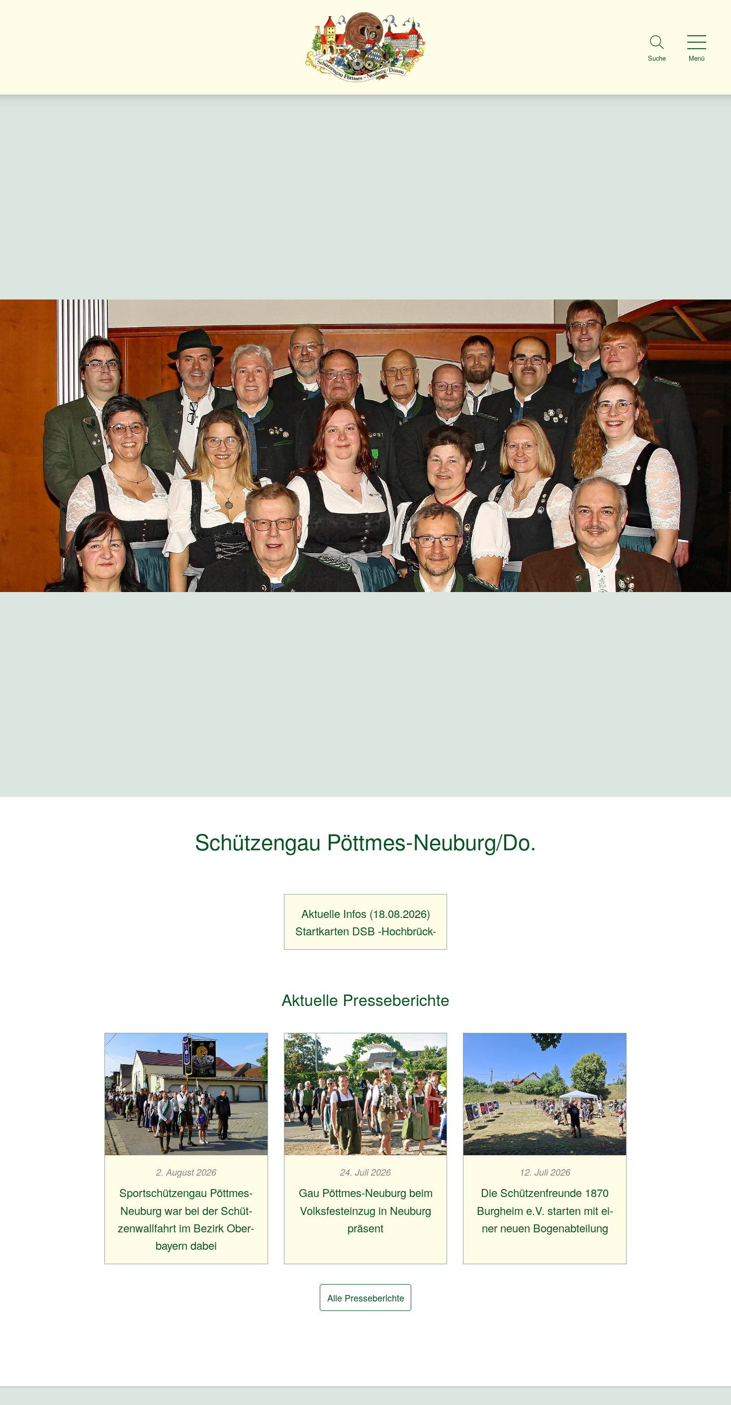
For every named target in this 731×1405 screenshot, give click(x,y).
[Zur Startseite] (365, 47)
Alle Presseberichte (365, 1297)
